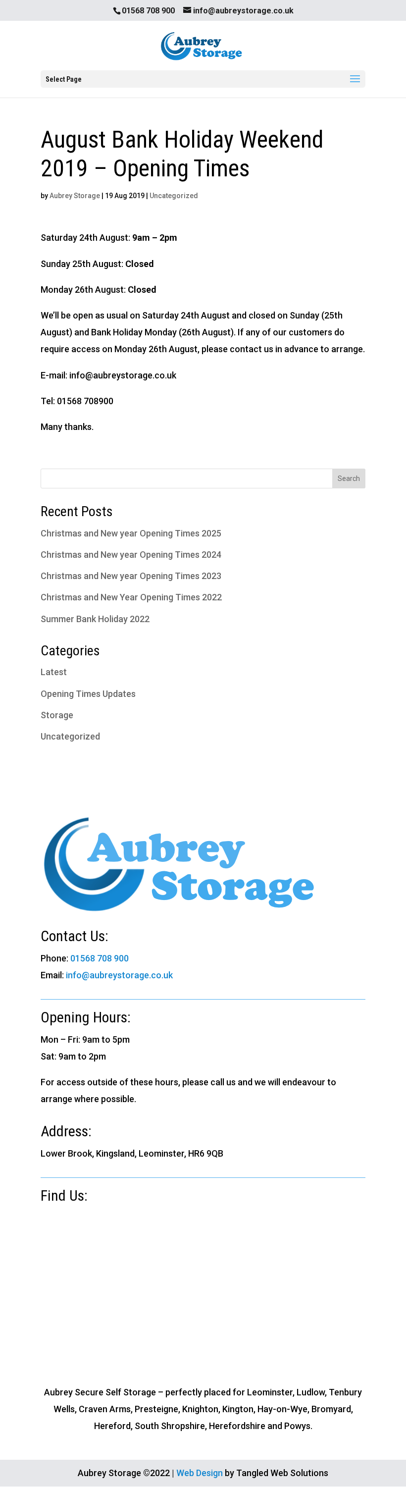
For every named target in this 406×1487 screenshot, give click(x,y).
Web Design (199, 1473)
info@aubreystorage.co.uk (119, 975)
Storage (57, 715)
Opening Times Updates (88, 694)
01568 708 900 (99, 958)
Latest (54, 672)
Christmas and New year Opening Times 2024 (131, 554)
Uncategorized (174, 196)
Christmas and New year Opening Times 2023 (131, 576)
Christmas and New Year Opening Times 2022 (131, 597)
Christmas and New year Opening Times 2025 (131, 533)
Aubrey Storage (75, 196)
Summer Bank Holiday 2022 (95, 619)
